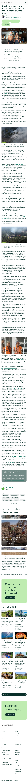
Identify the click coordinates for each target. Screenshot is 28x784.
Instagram (17, 752)
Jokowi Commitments (17, 17)
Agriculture (5, 495)
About (16, 731)
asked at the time (19, 359)
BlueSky (17, 765)
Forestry (16, 500)
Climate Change (14, 495)
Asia (11, 17)
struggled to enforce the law (8, 368)
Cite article (6, 24)
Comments (5, 21)
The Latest (4, 744)
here (18, 68)
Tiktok (16, 761)
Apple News (18, 771)
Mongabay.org (5, 754)
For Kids (3, 752)
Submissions (18, 742)
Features (3, 742)
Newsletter (9, 714)
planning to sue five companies (15, 388)
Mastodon (17, 767)
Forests (23, 500)
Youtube (17, 754)
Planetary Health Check (7, 758)
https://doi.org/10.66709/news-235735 (14, 480)
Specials (3, 738)
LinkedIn (17, 750)
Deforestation (6, 497)
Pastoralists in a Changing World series (12, 574)
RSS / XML (17, 773)
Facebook (17, 758)
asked (6, 93)
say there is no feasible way (18, 456)
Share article (15, 21)
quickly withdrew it (21, 103)
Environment (15, 497)
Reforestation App (6, 756)
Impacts (17, 738)
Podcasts (3, 733)
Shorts (3, 740)
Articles (3, 735)
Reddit (16, 763)
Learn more (9, 597)
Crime (22, 495)
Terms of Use (18, 744)
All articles (5, 694)
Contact (17, 733)
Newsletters (18, 740)
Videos (3, 731)
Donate (16, 735)
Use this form (10, 462)
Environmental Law (7, 500)
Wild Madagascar (5, 750)
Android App (18, 769)
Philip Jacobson (9, 16)
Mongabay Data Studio (7, 764)
